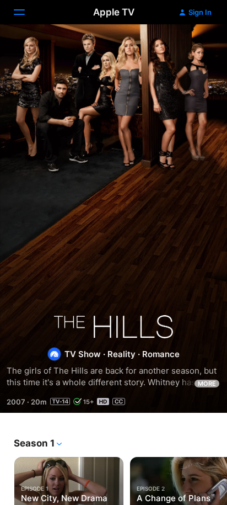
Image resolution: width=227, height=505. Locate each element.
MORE (207, 383)
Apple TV (113, 12)
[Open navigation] (26, 12)
